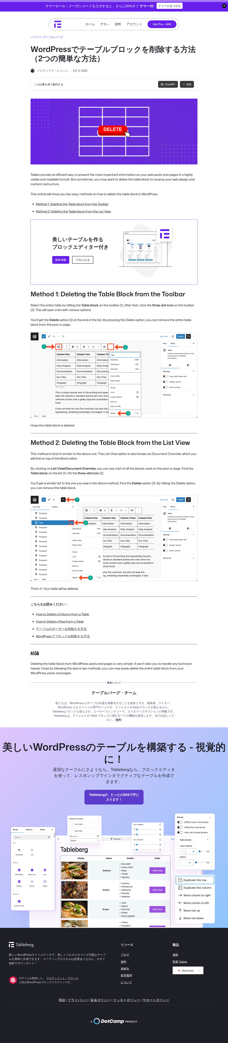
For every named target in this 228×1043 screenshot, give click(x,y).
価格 (175, 955)
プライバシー (78, 1000)
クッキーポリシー (126, 1000)
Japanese (187, 970)
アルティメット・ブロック (62, 978)
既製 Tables (180, 962)
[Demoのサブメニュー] (108, 24)
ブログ (125, 955)
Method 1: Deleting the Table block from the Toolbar (72, 204)
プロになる (83, 260)
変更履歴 (126, 975)
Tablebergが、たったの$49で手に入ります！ (114, 797)
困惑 (189, 84)
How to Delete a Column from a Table (62, 614)
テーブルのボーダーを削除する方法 (61, 629)
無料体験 (60, 260)
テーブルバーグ (53, 37)
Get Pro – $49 (162, 24)
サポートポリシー (156, 1000)
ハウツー (36, 37)
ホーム (90, 24)
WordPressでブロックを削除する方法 (63, 636)
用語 (62, 1000)
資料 (123, 962)
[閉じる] (224, 6)
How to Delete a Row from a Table (60, 621)
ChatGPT (170, 84)
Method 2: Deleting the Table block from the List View (73, 211)
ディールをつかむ (169, 6)
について (126, 982)
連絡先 (125, 968)
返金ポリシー (101, 1000)
